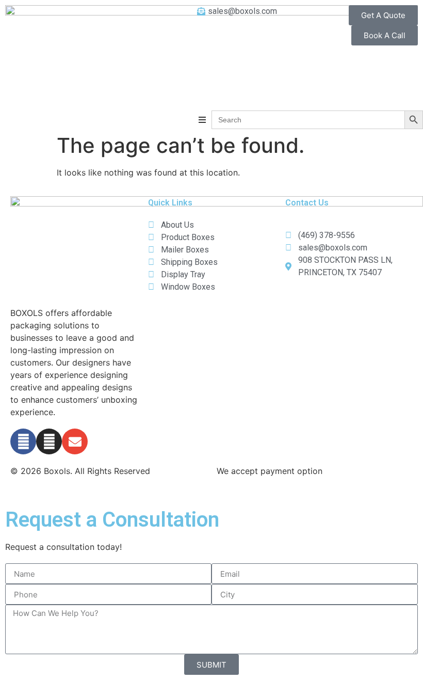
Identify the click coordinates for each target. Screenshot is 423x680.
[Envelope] (75, 441)
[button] (202, 119)
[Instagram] (49, 441)
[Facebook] (23, 441)
